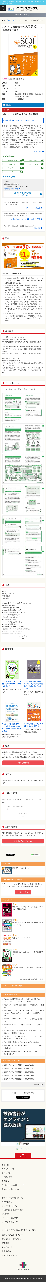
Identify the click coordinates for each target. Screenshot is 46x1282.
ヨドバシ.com (33, 164)
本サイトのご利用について (12, 1198)
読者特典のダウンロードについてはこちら (19, 120)
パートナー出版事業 (10, 1218)
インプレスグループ (10, 1222)
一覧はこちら (39, 1085)
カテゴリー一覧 (8, 1169)
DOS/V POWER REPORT (12, 1235)
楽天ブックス (33, 160)
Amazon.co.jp (12, 160)
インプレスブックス (10, 1255)
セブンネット (12, 164)
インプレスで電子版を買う (23, 194)
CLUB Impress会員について (13, 1185)
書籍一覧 (5, 1165)
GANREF (5, 1243)
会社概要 (5, 1214)
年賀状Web (6, 1251)
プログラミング (11, 20)
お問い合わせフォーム (19, 219)
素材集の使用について (11, 1189)
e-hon (12, 171)
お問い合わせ (7, 1202)
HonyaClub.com (12, 168)
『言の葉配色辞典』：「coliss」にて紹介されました (22, 1042)
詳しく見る (24, 892)
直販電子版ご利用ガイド (11, 189)
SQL (20, 20)
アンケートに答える (33, 208)
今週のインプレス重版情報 (13, 1065)
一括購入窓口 (36, 228)
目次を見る (38, 152)
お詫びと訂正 (35, 219)
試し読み (9, 105)
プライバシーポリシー (11, 1206)
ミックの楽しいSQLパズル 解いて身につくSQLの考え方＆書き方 (12, 683)
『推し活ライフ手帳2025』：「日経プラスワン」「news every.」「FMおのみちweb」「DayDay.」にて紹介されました (24, 1013)
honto (33, 168)
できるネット (7, 1247)
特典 (8, 110)
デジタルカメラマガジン (11, 1239)
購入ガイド (6, 1173)
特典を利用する (23, 763)
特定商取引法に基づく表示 (12, 1210)
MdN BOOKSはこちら (23, 15)
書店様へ (5, 1181)
